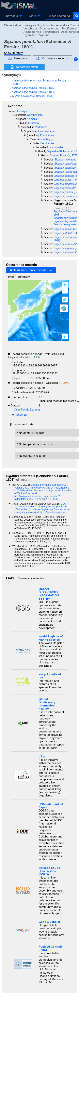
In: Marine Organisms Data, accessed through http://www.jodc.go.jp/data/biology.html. (42, 511)
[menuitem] (12, 16)
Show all (21, 414)
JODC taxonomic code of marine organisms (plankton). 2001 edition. (40, 506)
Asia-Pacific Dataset (27, 409)
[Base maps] (64, 308)
